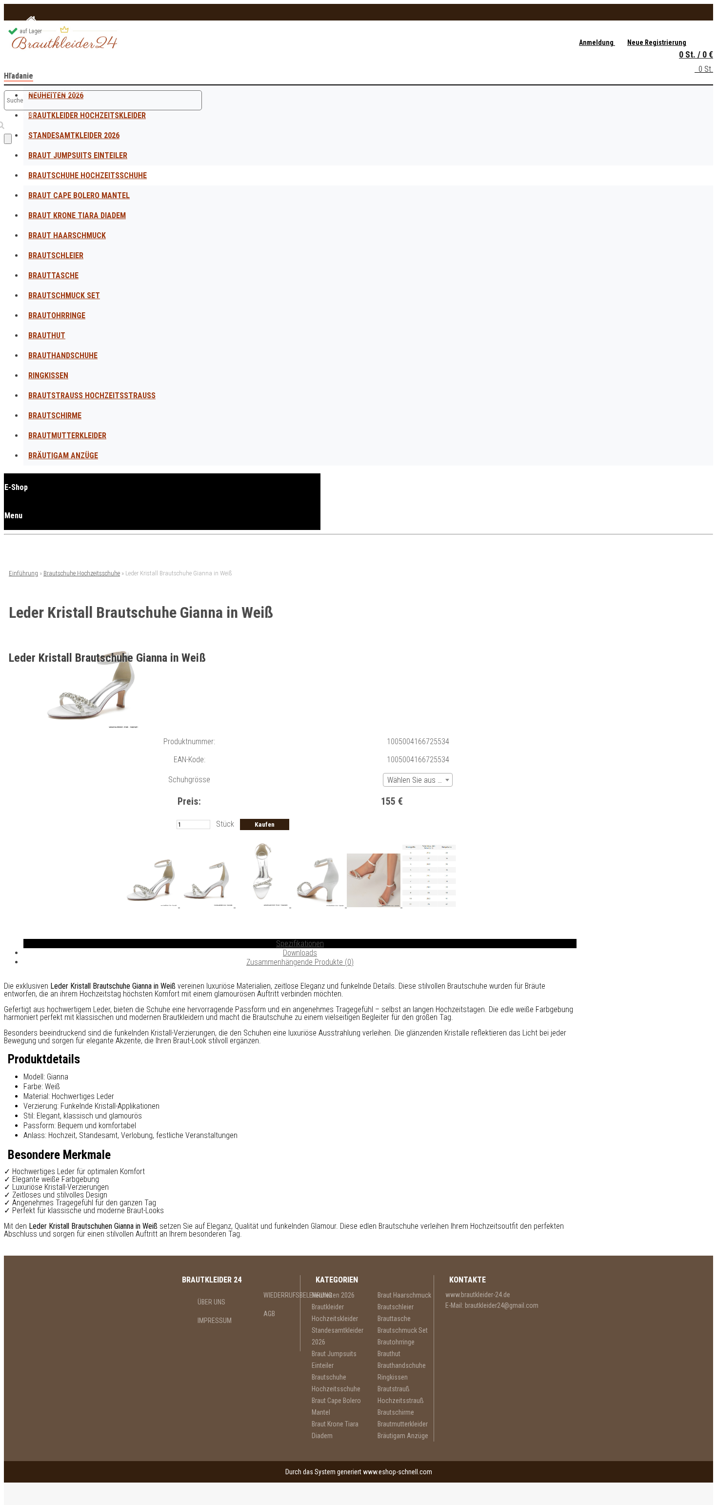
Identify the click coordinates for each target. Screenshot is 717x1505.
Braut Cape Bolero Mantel (79, 195)
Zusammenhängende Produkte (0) (300, 962)
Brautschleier (55, 255)
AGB (269, 1314)
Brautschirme (54, 415)
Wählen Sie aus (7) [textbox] (416, 780)
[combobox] (418, 780)
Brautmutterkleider (67, 435)
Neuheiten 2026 (333, 1295)
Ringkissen (48, 375)
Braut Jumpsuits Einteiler (77, 155)
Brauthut (46, 335)
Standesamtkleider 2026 (74, 135)
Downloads (300, 952)
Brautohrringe (56, 315)
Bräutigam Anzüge (63, 455)
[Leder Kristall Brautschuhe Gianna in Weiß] (91, 727)
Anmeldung (597, 42)
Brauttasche (53, 275)
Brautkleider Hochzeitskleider (335, 1312)
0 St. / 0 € (696, 54)
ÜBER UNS (211, 1302)
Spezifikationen (300, 943)
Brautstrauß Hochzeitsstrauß (92, 395)
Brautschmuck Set (64, 295)
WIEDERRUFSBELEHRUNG (281, 1295)
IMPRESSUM (215, 1320)
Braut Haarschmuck (67, 235)
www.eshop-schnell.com (397, 1472)
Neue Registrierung (656, 42)
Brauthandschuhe (63, 355)
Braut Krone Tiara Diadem (77, 215)
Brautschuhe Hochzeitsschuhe (87, 175)
